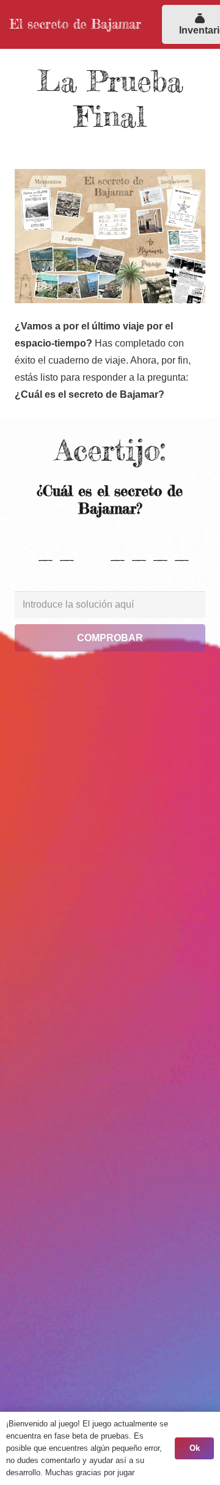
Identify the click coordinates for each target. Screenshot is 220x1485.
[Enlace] (110, 236)
